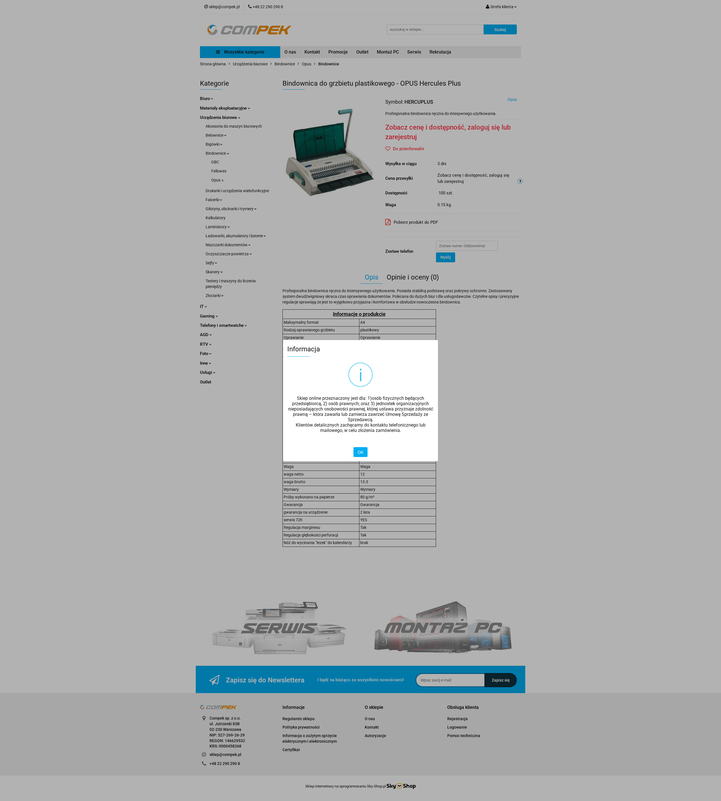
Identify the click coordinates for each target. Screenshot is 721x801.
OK (360, 452)
